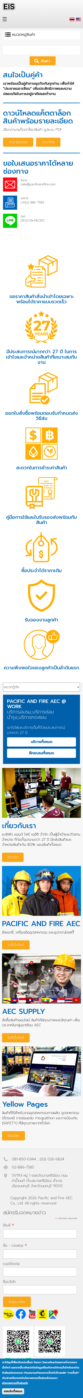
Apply (48, 61)
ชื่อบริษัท (9, 1282)
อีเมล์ (8, 1225)
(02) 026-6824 (52, 1159)
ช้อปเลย (13, 1135)
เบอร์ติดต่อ (11, 1264)
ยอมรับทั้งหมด (13, 1391)
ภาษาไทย (48, 142)
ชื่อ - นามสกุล (15, 1245)
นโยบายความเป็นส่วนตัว (15, 1383)
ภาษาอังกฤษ (18, 142)
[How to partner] (78, 19)
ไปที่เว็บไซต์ (16, 945)
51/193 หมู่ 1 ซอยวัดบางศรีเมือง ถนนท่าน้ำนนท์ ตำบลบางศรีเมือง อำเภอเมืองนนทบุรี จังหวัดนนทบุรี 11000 (39, 1181)
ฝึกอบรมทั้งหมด (41, 753)
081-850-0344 (24, 1159)
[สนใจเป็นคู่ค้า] (72, 19)
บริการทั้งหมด (41, 742)
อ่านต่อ (13, 857)
